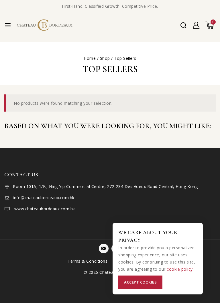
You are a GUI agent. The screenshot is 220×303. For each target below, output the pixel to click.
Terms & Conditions (87, 261)
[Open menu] (7, 25)
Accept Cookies (140, 282)
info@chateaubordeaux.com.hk (43, 197)
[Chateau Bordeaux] (45, 25)
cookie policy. (180, 269)
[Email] (104, 249)
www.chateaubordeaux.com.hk (44, 208)
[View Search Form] (183, 25)
